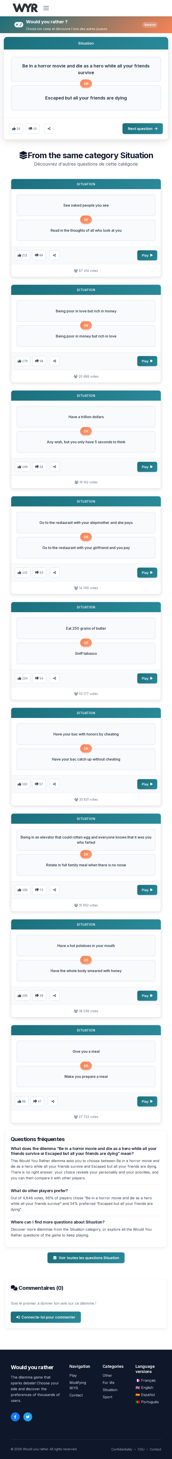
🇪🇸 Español (145, 1394)
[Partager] (54, 255)
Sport (107, 1397)
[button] (86, 69)
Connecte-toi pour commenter (48, 1317)
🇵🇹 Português (147, 1402)
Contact (76, 1395)
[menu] (46, 8)
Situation (110, 1390)
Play (73, 1375)
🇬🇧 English (144, 1387)
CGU (141, 1449)
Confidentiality (121, 1449)
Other (107, 1375)
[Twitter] (27, 1416)
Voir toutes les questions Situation (89, 1258)
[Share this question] (49, 129)
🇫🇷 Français (145, 1380)
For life (108, 1382)
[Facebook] (15, 1416)
